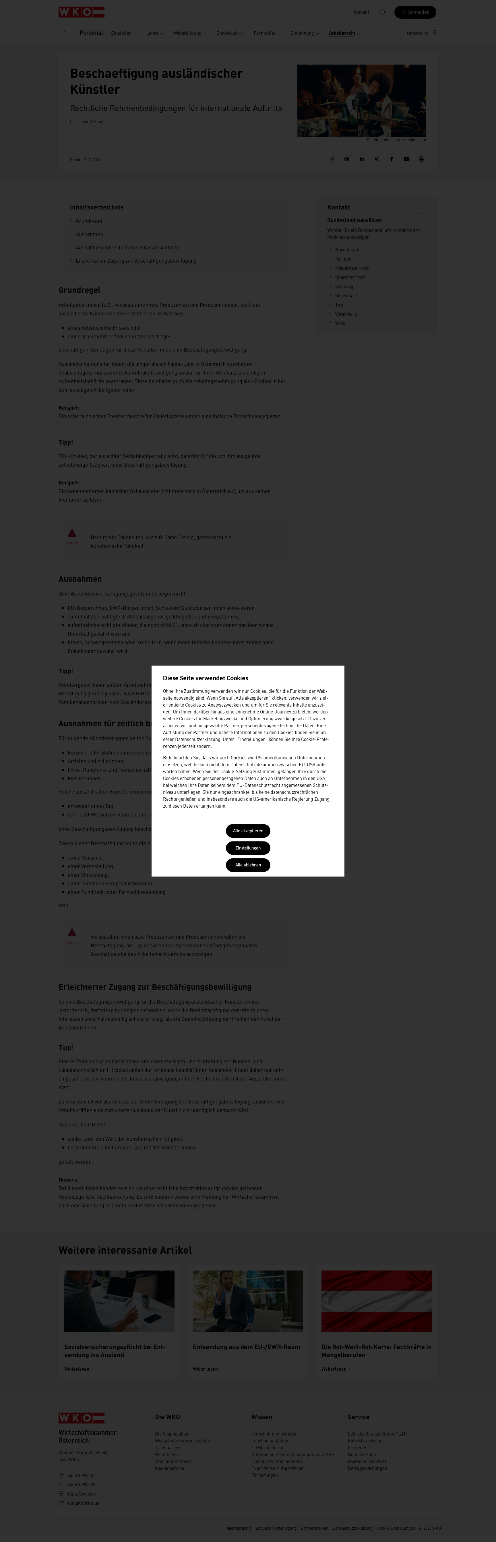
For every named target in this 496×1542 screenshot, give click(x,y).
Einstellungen (248, 848)
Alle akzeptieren (248, 831)
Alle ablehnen (248, 865)
